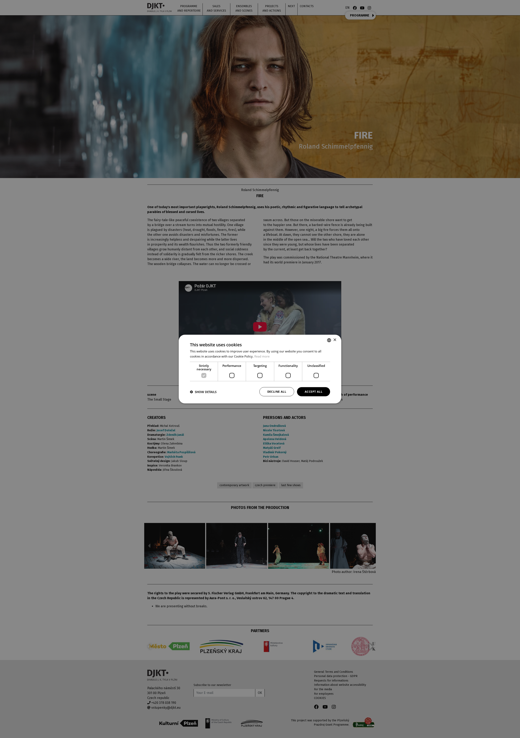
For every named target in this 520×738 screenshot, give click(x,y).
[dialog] (260, 369)
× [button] (334, 339)
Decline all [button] (276, 391)
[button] (203, 391)
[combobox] (329, 340)
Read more (262, 356)
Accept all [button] (313, 391)
